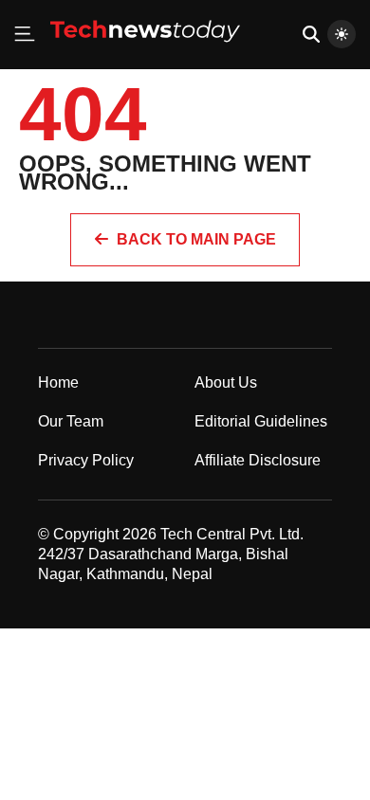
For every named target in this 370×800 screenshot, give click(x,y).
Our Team (70, 421)
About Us (225, 382)
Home (58, 382)
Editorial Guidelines (260, 421)
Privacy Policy (86, 460)
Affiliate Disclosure (257, 460)
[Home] (145, 49)
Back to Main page (196, 239)
